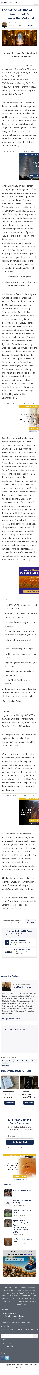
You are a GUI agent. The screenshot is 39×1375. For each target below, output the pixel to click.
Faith (3, 1061)
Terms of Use (9, 1343)
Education (5, 1065)
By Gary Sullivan (18, 1205)
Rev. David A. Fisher (18, 23)
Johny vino (9, 48)
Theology (11, 1061)
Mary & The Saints (23, 1061)
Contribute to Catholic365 (13, 1319)
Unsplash (16, 48)
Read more (10, 1102)
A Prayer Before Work (22, 1190)
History (34, 1061)
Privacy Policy (9, 1346)
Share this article (30, 922)
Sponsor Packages (19, 1316)
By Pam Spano (18, 1193)
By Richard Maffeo (19, 1215)
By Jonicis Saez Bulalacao (21, 1244)
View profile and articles (12, 1019)
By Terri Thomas (18, 1234)
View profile (21, 25)
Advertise (8, 1316)
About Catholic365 (11, 1313)
